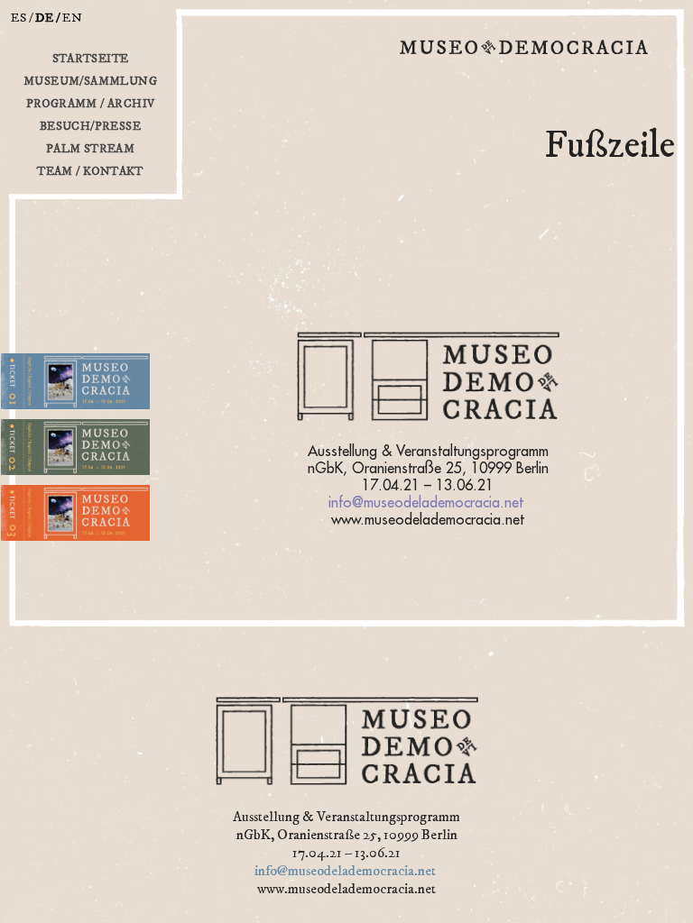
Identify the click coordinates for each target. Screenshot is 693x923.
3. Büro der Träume (47, 546)
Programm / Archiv (90, 103)
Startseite (90, 58)
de (44, 18)
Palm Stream (90, 149)
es (19, 18)
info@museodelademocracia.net (425, 503)
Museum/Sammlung (90, 81)
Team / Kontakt (90, 171)
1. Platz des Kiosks (44, 414)
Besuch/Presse (90, 126)
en (72, 18)
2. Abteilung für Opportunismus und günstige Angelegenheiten (83, 480)
